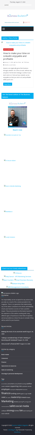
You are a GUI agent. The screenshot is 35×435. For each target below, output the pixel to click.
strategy (11, 410)
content (7, 386)
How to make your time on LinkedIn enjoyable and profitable (16, 56)
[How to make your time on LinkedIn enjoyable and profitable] (17, 44)
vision (3, 413)
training (28, 411)
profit (29, 401)
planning (21, 401)
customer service (26, 386)
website (7, 413)
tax (21, 410)
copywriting (14, 386)
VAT (31, 410)
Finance (3, 362)
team (24, 411)
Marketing (7, 401)
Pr (23, 402)
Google (25, 393)
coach (3, 386)
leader (9, 397)
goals (22, 393)
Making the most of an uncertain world (13, 331)
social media (12, 65)
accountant (11, 383)
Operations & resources (8, 366)
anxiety (16, 383)
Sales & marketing (8, 49)
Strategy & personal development (12, 373)
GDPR (18, 393)
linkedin (7, 65)
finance (5, 393)
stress (17, 411)
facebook (25, 389)
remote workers (5, 406)
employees (12, 389)
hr (6, 397)
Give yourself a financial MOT (10, 344)
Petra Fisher (18, 62)
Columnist (4, 358)
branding (24, 383)
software (3, 411)
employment (19, 389)
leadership (16, 397)
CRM (20, 386)
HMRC (3, 397)
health (29, 393)
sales (13, 406)
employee (5, 389)
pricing (26, 401)
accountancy (4, 383)
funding (13, 393)
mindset (16, 402)
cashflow (29, 383)
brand (19, 383)
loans (28, 397)
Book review (5, 354)
